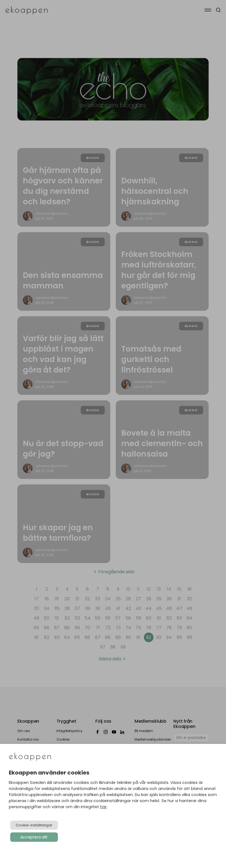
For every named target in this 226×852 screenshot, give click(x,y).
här (103, 807)
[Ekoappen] (30, 757)
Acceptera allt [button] (34, 837)
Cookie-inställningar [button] (34, 825)
